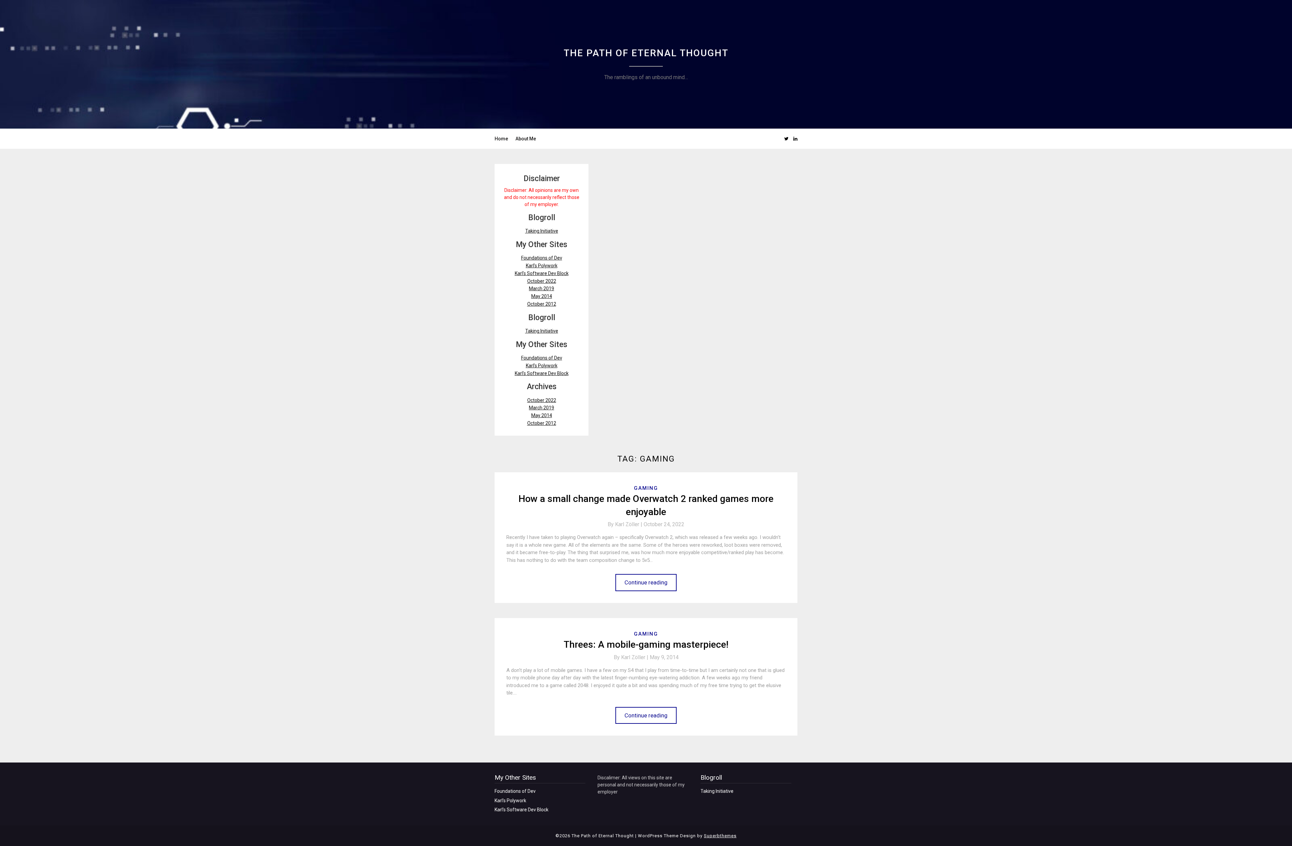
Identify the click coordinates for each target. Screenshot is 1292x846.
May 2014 (541, 296)
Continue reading (646, 582)
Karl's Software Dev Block (542, 273)
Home (501, 138)
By (626, 524)
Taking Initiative (541, 231)
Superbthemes (720, 835)
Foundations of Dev (541, 258)
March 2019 (541, 288)
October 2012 (541, 304)
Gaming (646, 488)
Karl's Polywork (542, 265)
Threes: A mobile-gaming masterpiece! (646, 644)
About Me (525, 138)
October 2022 (541, 281)
